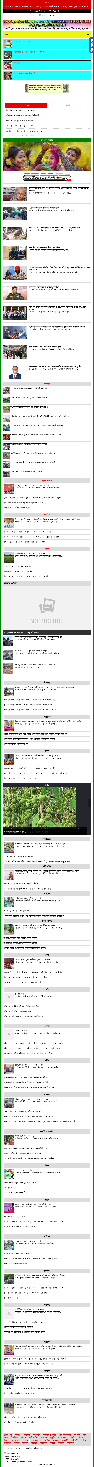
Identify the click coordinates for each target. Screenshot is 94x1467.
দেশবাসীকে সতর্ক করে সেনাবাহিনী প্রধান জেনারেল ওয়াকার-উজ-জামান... (55, 288)
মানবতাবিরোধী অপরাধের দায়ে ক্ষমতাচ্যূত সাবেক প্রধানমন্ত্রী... (59, 190)
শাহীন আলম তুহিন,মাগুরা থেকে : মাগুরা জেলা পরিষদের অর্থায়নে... (38, 756)
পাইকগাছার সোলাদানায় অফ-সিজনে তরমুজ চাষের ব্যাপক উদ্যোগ (26, 576)
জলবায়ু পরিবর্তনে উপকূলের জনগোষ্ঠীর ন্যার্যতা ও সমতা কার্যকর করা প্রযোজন (30, 710)
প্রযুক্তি (47, 1026)
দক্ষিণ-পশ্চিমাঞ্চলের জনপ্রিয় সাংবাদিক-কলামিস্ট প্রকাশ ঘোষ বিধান (26, 1322)
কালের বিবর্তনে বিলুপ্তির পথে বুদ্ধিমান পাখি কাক (20, 1182)
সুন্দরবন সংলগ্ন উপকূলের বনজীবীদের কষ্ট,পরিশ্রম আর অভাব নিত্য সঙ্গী (28, 705)
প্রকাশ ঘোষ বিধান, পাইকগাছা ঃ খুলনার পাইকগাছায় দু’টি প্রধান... (45, 1405)
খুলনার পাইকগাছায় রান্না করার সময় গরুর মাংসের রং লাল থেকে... (40, 845)
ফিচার (47, 1165)
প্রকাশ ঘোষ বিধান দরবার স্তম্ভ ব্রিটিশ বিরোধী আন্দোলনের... (38, 638)
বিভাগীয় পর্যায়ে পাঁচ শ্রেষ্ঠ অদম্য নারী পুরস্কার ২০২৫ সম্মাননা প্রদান (29, 888)
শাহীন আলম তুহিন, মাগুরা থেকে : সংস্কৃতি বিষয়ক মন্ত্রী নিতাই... (39, 1376)
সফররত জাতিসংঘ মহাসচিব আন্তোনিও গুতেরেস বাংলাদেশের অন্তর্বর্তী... (59, 269)
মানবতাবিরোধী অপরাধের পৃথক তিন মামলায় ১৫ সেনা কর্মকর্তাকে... (52, 209)
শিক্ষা (47, 751)
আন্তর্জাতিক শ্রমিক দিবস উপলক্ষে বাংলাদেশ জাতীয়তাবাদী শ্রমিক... (38, 486)
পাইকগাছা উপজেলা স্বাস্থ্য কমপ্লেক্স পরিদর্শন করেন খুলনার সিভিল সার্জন (28, 1116)
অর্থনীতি (27, 1435)
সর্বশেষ (26, 105)
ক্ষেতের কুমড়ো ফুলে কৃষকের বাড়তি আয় (52, 6)
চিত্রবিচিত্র (47, 839)
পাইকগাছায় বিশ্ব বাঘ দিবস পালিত (15, 1263)
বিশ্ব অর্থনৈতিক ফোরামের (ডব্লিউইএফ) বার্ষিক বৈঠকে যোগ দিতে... (52, 347)
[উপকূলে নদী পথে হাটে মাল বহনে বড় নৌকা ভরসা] (47, 610)
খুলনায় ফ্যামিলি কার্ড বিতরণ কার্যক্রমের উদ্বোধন (20, 1393)
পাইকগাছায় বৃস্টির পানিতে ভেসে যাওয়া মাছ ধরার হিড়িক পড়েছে (25, 1417)
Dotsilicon (52, 1464)
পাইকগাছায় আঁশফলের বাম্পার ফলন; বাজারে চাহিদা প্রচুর (23, 1016)
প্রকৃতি (47, 989)
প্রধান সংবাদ (47, 480)
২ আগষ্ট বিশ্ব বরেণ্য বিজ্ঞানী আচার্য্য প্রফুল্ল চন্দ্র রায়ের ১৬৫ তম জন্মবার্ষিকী (29, 1158)
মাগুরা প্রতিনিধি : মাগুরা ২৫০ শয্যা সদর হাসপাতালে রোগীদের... (38, 1100)
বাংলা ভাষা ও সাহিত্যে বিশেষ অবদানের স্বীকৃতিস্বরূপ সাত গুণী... (57, 328)
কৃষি (47, 549)
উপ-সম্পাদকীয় (47, 140)
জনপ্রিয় (68, 105)
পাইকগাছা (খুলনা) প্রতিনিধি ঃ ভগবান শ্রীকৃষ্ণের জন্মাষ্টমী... (48, 722)
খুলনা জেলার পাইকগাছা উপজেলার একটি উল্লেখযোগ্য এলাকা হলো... (39, 652)
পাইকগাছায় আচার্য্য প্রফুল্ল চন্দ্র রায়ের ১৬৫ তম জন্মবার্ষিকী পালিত (26, 1148)
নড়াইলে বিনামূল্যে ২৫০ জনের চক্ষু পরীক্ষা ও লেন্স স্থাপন (23, 1111)
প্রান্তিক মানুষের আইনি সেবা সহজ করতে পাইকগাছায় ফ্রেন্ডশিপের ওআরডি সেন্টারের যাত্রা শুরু (35, 734)
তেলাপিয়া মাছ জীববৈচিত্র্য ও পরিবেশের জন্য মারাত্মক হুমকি (24, 1332)
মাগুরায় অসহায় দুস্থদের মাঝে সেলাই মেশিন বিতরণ (23, 883)
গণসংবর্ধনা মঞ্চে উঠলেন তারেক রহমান (17, 507)
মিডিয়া (47, 1060)
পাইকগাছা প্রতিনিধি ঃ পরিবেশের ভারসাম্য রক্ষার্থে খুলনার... (38, 899)
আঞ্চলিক (47, 717)
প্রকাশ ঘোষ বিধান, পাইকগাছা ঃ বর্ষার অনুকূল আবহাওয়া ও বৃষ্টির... (39, 926)
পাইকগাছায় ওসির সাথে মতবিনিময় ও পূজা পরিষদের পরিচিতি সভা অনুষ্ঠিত (29, 739)
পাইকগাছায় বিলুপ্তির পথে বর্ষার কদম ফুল (18, 1011)
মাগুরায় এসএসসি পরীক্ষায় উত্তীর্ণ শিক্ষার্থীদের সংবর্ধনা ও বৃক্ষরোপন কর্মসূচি (29, 768)
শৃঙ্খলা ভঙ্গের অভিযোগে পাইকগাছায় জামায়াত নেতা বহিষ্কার (24, 542)
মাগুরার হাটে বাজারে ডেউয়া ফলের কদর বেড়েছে (20, 943)
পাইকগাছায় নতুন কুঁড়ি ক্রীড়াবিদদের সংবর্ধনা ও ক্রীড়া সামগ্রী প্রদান (26, 977)
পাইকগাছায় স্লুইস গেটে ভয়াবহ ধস (16, 744)
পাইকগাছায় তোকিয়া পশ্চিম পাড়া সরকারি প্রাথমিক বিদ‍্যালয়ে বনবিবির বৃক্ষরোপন (34, 916)
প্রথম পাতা (8, 1435)
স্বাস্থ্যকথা (47, 1094)
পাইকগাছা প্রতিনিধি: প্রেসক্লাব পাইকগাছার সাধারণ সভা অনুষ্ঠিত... (38, 1066)
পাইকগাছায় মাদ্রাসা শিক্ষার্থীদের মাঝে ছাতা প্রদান (20, 778)
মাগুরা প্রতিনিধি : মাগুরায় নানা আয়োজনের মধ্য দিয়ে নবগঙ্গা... (36, 1205)
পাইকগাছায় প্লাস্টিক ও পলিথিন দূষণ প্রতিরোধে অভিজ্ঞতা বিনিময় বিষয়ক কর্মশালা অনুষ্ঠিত (34, 1288)
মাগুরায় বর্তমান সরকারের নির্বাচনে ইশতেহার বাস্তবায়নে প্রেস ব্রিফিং (26, 1082)
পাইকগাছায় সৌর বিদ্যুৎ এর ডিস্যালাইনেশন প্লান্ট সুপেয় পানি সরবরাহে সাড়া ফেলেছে (32, 1048)
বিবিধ (47, 785)
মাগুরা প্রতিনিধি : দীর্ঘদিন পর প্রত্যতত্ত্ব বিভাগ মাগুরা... (35, 665)
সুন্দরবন (47, 1270)
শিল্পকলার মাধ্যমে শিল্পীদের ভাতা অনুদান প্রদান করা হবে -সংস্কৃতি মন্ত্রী (28, 1388)
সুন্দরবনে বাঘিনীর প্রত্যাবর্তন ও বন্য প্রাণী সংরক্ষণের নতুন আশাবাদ (26, 1293)
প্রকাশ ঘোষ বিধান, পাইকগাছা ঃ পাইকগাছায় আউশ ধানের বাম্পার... (39, 554)
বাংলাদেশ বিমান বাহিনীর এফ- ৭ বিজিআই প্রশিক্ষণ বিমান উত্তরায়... (54, 229)
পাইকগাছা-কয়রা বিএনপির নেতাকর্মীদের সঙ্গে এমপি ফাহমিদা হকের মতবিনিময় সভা (32, 537)
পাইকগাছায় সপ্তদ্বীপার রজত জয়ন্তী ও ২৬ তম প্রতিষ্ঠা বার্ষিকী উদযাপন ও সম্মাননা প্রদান (34, 1222)
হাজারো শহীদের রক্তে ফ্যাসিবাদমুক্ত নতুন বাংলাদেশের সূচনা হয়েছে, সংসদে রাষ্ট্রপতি (33, 497)
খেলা (47, 955)
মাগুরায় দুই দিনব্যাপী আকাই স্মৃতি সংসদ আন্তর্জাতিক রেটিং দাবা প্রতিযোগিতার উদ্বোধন (33, 972)
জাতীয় (47, 1371)
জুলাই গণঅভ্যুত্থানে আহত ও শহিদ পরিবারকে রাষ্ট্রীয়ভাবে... (57, 309)
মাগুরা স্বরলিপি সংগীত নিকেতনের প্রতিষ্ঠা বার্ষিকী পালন (22, 1153)
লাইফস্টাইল (75, 1440)
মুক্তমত (47, 1305)
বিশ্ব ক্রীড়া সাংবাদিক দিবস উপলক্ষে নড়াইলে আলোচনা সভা (24, 982)
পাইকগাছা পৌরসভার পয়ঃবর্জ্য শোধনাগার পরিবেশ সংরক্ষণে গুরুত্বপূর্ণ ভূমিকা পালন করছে (34, 1043)
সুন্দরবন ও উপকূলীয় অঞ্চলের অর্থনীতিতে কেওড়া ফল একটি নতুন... (38, 1310)
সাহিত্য (47, 1199)
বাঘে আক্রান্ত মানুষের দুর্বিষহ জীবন (15, 1192)
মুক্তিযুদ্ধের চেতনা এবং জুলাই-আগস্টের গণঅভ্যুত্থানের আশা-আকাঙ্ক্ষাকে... (55, 367)
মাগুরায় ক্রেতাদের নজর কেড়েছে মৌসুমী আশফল (20, 938)
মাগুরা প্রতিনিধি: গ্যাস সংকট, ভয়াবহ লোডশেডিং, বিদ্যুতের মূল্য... (47, 520)
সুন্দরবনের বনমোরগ (11, 1298)
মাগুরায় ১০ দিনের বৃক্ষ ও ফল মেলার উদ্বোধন (19, 571)
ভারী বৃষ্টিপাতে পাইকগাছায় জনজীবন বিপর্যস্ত (19, 1422)
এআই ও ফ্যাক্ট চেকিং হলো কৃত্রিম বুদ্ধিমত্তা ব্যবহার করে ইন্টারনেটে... (38, 1031)
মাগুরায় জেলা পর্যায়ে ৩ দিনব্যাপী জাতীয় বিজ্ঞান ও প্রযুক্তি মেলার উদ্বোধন (29, 1053)
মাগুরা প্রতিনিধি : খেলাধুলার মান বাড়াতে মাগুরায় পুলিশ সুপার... (37, 960)
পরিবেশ (47, 893)
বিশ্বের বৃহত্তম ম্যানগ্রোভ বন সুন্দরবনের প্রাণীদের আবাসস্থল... (40, 1276)
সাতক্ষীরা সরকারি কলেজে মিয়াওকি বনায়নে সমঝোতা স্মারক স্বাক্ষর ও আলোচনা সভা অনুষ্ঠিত (35, 773)
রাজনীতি (47, 514)
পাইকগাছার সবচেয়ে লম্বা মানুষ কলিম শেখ (19, 856)
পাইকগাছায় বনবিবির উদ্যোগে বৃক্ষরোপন (19, 910)
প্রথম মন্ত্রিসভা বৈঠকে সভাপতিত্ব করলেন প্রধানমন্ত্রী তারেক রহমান (26, 502)
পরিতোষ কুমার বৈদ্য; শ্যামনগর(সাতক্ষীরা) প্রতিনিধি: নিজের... (47, 872)
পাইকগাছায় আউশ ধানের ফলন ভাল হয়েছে (20, 110)
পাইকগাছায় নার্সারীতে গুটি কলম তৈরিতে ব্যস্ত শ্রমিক (21, 1006)
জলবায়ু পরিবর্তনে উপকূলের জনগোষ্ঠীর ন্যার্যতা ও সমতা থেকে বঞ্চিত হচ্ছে (29, 700)
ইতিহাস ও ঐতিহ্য (10, 583)
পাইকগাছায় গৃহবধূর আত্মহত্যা (15, 832)
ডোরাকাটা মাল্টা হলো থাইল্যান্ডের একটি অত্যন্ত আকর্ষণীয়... (35, 995)
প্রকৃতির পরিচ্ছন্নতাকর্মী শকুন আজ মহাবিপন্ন (18, 1327)
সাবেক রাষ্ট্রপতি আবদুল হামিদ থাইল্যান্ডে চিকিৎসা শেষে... (49, 248)
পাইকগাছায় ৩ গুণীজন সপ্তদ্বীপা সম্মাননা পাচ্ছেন (20, 1227)
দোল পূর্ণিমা (8, 1187)
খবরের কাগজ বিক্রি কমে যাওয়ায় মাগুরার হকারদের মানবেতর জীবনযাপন (29, 1087)
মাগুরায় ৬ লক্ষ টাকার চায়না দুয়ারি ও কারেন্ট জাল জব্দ (24, 131)
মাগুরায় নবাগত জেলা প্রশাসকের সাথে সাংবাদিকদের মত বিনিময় (26, 1077)
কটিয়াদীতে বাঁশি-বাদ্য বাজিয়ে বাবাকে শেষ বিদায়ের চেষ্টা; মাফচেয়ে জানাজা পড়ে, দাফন (37, 861)
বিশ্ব (26, 1440)
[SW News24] (47, 15)
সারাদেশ (43, 1443)
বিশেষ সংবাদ (47, 1400)
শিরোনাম (7, 1443)
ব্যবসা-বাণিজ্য (47, 921)
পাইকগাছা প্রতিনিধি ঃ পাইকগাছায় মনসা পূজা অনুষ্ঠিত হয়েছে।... (37, 1137)
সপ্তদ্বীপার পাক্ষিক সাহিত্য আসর (14, 1217)
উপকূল (47, 682)
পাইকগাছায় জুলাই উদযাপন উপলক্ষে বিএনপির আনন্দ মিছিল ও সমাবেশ (28, 532)
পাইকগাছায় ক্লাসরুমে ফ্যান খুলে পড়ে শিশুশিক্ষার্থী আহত (19, 6)
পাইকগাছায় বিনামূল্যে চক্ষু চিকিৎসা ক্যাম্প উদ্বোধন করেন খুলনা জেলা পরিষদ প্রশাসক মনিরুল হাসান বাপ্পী (40, 1121)
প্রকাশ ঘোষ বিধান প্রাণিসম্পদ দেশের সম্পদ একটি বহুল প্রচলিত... (38, 1171)
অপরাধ (47, 383)
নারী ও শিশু (47, 866)
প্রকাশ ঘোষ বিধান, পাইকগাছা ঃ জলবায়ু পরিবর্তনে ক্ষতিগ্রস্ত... (45, 688)
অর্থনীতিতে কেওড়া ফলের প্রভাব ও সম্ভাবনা (20, 126)
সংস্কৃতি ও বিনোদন (47, 1131)
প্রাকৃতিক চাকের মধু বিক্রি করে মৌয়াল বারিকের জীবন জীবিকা (25, 948)
